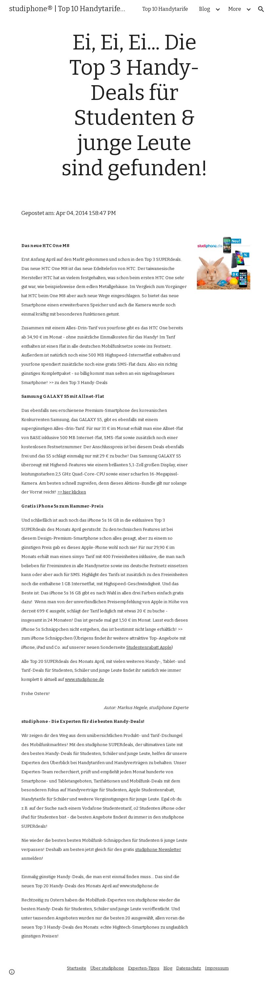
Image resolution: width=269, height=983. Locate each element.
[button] (261, 9)
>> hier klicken (71, 492)
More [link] (234, 9)
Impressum (217, 968)
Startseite (76, 968)
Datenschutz (188, 968)
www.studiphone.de (84, 679)
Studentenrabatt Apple (149, 647)
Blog (167, 968)
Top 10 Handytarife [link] (165, 9)
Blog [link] (204, 9)
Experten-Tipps (143, 968)
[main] (134, 109)
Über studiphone (107, 968)
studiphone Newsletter (158, 849)
